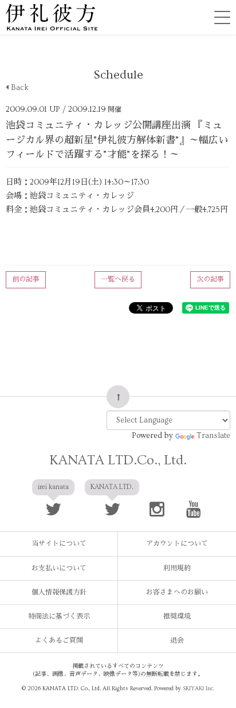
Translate (213, 435)
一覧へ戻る (118, 279)
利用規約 (177, 568)
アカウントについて (177, 543)
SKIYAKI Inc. (198, 688)
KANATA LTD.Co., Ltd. (118, 460)
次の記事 (210, 279)
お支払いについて (59, 568)
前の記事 (26, 279)
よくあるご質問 (59, 640)
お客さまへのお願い (177, 592)
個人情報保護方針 (59, 592)
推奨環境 (177, 616)
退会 (177, 640)
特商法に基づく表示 (59, 616)
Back (19, 87)
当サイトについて (59, 543)
